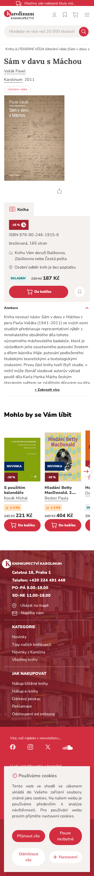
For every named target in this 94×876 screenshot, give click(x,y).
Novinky (19, 637)
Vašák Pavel (15, 71)
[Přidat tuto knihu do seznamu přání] (79, 292)
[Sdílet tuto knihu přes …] (59, 191)
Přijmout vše (28, 836)
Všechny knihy (25, 659)
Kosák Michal (16, 498)
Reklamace (22, 706)
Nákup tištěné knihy (30, 683)
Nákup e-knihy (25, 691)
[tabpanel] (47, 259)
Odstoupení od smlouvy (33, 714)
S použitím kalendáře (14, 490)
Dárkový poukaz (26, 699)
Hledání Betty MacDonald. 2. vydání (59, 490)
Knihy (10, 49)
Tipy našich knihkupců (31, 644)
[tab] (19, 209)
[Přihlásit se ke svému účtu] (54, 14)
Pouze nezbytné (65, 836)
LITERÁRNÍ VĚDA (30, 49)
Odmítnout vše (28, 857)
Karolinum (13, 79)
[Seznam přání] (65, 14)
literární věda (56, 49)
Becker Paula (56, 498)
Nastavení (68, 857)
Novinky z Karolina (28, 652)
